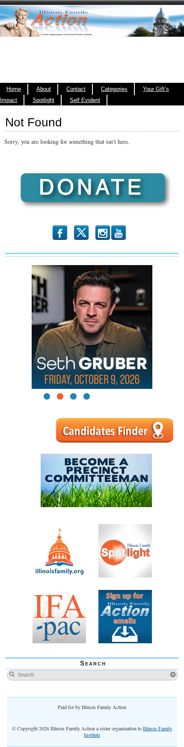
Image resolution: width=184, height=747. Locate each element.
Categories (114, 89)
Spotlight (43, 100)
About (43, 89)
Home (13, 89)
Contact (76, 89)
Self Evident (85, 100)
